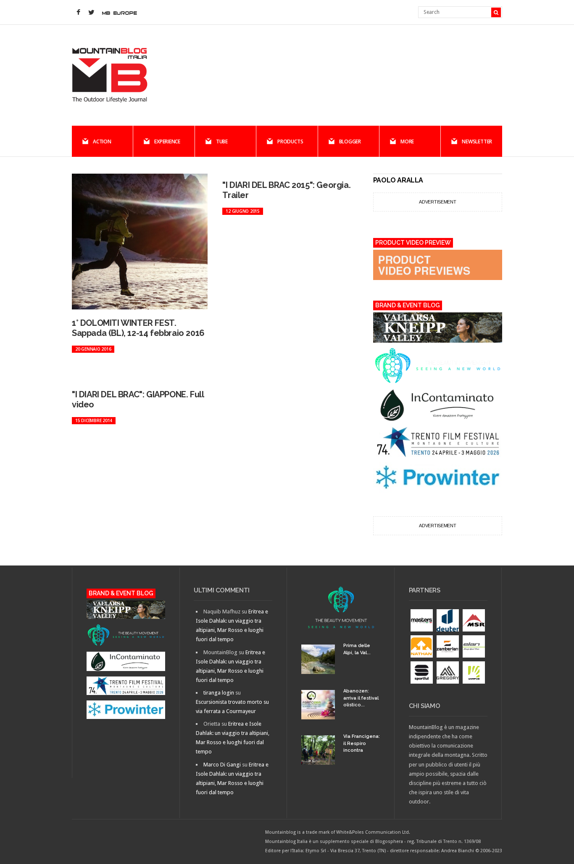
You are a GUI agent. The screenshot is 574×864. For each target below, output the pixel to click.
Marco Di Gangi (222, 764)
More (407, 141)
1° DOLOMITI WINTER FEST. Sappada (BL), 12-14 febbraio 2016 (138, 328)
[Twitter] (91, 12)
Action (102, 141)
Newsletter (477, 141)
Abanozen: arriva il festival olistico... (361, 698)
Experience (167, 141)
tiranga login (218, 693)
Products (290, 141)
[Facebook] (78, 12)
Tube (222, 141)
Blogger (350, 141)
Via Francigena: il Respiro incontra (361, 743)
